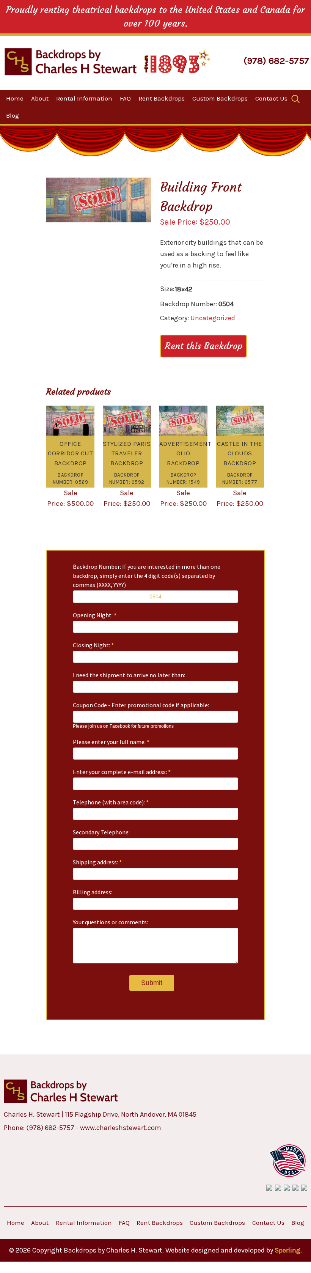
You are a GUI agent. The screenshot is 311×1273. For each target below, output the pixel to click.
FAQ (125, 98)
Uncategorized (212, 318)
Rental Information (84, 98)
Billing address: (92, 892)
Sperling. (288, 1250)
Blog (12, 115)
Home (15, 98)
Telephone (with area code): (111, 802)
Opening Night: (94, 615)
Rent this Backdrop (203, 346)
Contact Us (271, 98)
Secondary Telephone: (101, 832)
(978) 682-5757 (276, 60)
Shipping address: (97, 862)
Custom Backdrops (220, 98)
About (40, 98)
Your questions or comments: (110, 922)
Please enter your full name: (111, 742)
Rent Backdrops (161, 98)
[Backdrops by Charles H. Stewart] (70, 61)
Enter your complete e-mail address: (122, 772)
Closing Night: (93, 645)
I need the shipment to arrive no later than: (129, 675)
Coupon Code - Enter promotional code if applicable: (141, 705)
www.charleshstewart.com (120, 1128)
